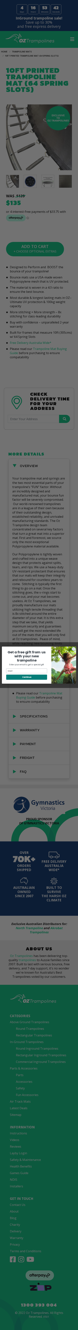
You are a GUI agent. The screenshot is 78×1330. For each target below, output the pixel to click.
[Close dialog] (73, 649)
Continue (26, 677)
